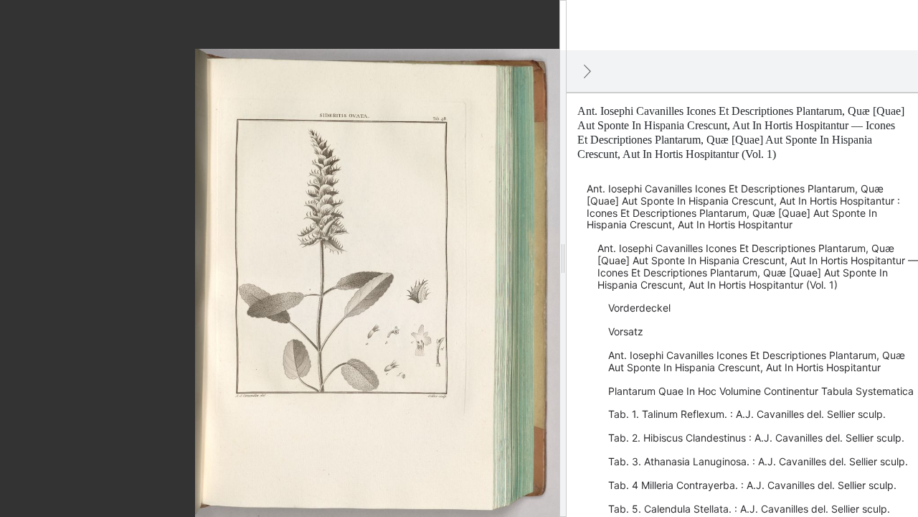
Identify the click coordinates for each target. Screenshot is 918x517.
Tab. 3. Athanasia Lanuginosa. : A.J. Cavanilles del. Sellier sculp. (758, 461)
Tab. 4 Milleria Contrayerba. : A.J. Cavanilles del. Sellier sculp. (752, 485)
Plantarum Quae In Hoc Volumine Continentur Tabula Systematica (761, 391)
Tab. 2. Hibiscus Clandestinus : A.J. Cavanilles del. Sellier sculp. (756, 438)
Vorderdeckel (639, 308)
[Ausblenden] (587, 71)
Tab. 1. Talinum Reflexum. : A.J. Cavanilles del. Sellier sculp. (747, 414)
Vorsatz (625, 331)
